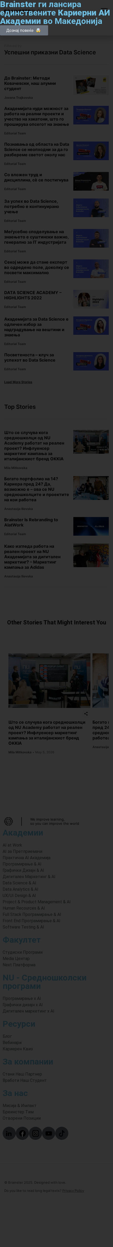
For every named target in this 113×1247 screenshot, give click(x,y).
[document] (56, 623)
